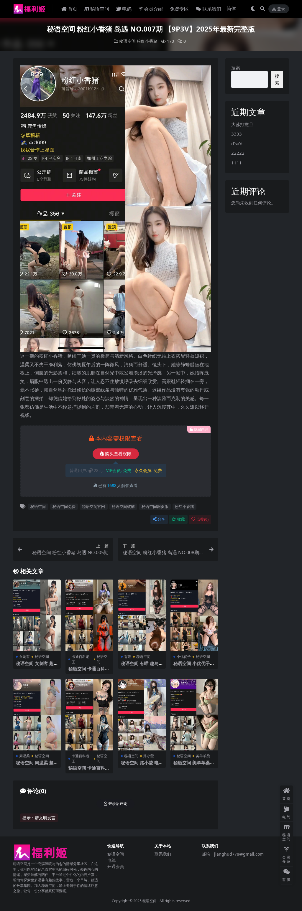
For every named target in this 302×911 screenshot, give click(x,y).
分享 (161, 519)
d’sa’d (236, 143)
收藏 (181, 519)
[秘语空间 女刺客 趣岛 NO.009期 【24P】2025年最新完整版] (37, 615)
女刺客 (24, 656)
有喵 (127, 656)
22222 (237, 153)
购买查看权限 (118, 453)
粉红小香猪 (147, 41)
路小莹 (148, 755)
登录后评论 (117, 803)
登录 (281, 9)
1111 (236, 163)
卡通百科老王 (80, 659)
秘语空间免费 (64, 506)
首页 (72, 9)
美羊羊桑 (203, 755)
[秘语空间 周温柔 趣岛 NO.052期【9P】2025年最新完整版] (37, 714)
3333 (236, 134)
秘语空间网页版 (155, 506)
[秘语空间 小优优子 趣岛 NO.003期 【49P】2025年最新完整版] (194, 615)
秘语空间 (99, 9)
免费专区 (179, 9)
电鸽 (127, 9)
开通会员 (115, 866)
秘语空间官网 (93, 506)
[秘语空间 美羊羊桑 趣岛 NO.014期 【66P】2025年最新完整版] (194, 714)
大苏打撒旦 (242, 124)
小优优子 (184, 656)
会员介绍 (153, 9)
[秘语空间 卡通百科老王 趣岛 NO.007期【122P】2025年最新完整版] (89, 615)
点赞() (202, 519)
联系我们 (211, 9)
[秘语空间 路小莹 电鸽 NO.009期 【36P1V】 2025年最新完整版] (142, 714)
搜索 (235, 67)
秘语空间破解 (123, 506)
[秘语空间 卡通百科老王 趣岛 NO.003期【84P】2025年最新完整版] (89, 714)
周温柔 (24, 755)
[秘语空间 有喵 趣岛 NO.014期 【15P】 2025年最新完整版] (142, 615)
